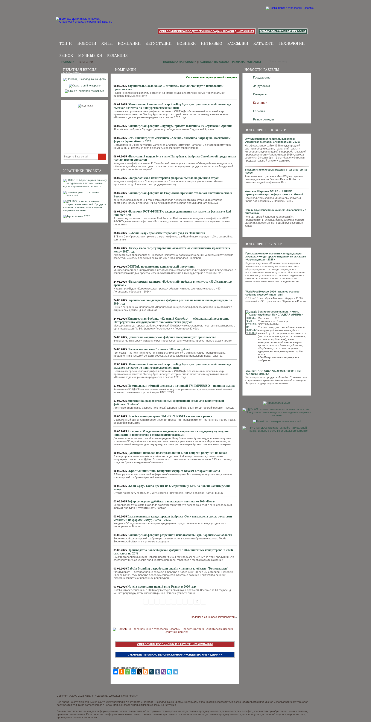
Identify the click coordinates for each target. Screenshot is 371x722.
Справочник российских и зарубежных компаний (175, 644)
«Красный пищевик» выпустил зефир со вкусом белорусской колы (174, 471)
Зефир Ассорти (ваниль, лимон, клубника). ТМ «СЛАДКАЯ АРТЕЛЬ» (280, 313)
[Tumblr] (157, 671)
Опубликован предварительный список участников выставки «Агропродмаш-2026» (273, 140)
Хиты (107, 43)
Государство (262, 77)
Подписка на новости (179, 61)
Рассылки (237, 43)
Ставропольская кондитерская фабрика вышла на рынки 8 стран (173, 178)
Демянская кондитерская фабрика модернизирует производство (172, 337)
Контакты (254, 61)
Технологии (292, 43)
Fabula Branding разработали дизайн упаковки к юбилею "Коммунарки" (178, 568)
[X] (139, 671)
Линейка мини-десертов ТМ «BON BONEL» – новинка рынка (170, 416)
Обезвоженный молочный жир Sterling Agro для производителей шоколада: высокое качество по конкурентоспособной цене (173, 106)
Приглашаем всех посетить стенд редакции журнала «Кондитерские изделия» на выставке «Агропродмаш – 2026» (275, 256)
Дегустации (159, 43)
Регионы (259, 111)
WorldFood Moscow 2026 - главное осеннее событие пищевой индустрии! (272, 293)
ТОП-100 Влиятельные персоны (283, 31)
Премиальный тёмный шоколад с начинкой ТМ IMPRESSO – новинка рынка (181, 385)
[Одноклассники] (121, 671)
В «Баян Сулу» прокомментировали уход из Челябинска (166, 233)
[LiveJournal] (151, 671)
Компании (129, 43)
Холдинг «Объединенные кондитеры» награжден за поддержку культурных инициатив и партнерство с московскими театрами (172, 433)
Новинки (186, 43)
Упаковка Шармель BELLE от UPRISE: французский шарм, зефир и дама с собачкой (274, 193)
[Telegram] (175, 671)
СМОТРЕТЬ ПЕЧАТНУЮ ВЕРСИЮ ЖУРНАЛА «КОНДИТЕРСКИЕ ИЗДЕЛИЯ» (175, 654)
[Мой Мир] (133, 671)
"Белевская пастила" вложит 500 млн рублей (159, 349)
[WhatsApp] (127, 671)
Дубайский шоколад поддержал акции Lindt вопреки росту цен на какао (177, 452)
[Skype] (169, 671)
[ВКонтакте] (115, 671)
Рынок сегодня (263, 119)
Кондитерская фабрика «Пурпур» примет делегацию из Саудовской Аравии (180, 126)
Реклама (238, 61)
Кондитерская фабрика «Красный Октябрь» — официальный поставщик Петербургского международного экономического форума (171, 320)
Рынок (66, 55)
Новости (87, 43)
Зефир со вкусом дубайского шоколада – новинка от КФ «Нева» (171, 501)
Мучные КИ (90, 55)
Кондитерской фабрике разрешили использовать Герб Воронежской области (180, 535)
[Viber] (163, 671)
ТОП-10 (65, 43)
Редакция (117, 55)
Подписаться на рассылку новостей (213, 617)
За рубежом (261, 86)
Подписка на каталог (214, 61)
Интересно (260, 94)
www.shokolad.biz (116, 702)
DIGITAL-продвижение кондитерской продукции (161, 266)
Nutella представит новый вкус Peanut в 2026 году (162, 586)
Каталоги (263, 43)
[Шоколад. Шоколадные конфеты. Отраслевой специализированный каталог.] (84, 23)
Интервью (211, 43)
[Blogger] (145, 671)
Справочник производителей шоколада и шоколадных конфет (206, 31)
